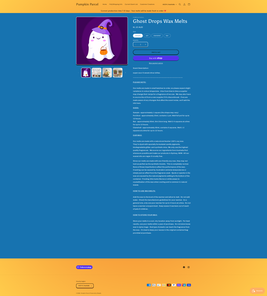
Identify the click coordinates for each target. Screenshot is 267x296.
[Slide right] (125, 72)
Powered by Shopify (95, 293)
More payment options (156, 63)
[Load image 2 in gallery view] (96, 72)
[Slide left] (78, 72)
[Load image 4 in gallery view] (117, 72)
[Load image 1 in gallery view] (86, 72)
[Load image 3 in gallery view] (107, 72)
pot (147, 35)
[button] (180, 4)
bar (167, 35)
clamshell (157, 35)
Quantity (135, 40)
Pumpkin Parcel (85, 293)
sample (138, 35)
